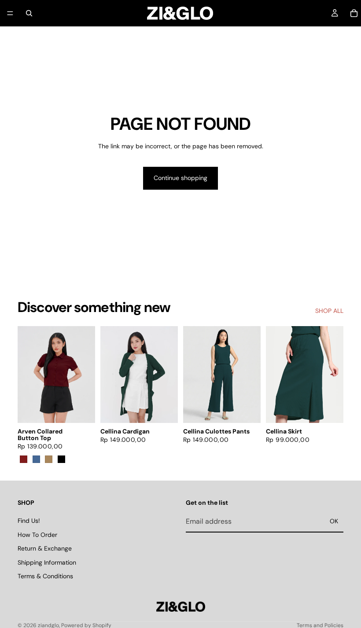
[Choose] (81, 409)
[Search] (29, 13)
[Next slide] (85, 374)
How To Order (37, 534)
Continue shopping (180, 178)
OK (334, 521)
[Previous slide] (27, 374)
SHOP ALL (329, 311)
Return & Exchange (45, 548)
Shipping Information (47, 562)
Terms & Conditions (45, 576)
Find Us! (29, 521)
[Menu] (10, 13)
